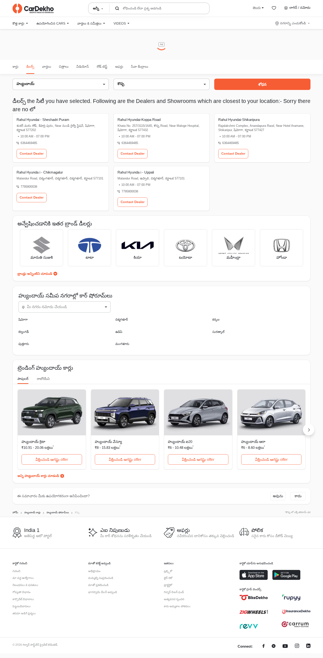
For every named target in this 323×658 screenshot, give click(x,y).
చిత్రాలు (64, 66)
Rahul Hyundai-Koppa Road (139, 120)
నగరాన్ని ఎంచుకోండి (293, 23)
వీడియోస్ (82, 66)
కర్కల (215, 319)
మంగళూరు (122, 344)
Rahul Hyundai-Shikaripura (239, 120)
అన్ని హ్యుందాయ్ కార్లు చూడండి (38, 476)
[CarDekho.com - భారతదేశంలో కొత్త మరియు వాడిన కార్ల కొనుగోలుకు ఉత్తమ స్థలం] (33, 8)
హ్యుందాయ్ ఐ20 (180, 442)
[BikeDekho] (254, 597)
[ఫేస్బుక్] (263, 646)
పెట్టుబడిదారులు (22, 606)
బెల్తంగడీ (23, 332)
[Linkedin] (308, 646)
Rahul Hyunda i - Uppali (136, 172)
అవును (278, 496)
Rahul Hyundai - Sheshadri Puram (43, 120)
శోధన (262, 84)
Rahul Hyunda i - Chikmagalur (40, 172)
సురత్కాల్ (218, 332)
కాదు (298, 496)
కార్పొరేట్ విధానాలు (23, 599)
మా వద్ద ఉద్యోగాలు (23, 578)
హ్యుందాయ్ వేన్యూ (108, 442)
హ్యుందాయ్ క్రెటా (33, 442)
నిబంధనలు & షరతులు (25, 585)
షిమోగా (23, 319)
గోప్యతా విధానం (22, 592)
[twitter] (273, 646)
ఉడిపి (118, 332)
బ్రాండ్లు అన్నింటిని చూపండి (34, 274)
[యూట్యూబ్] (285, 646)
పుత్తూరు (23, 344)
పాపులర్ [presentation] (22, 379)
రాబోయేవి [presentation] (43, 379)
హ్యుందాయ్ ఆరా (253, 442)
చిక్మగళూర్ (121, 319)
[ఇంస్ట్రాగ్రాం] (297, 646)
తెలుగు (257, 7)
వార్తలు (46, 66)
